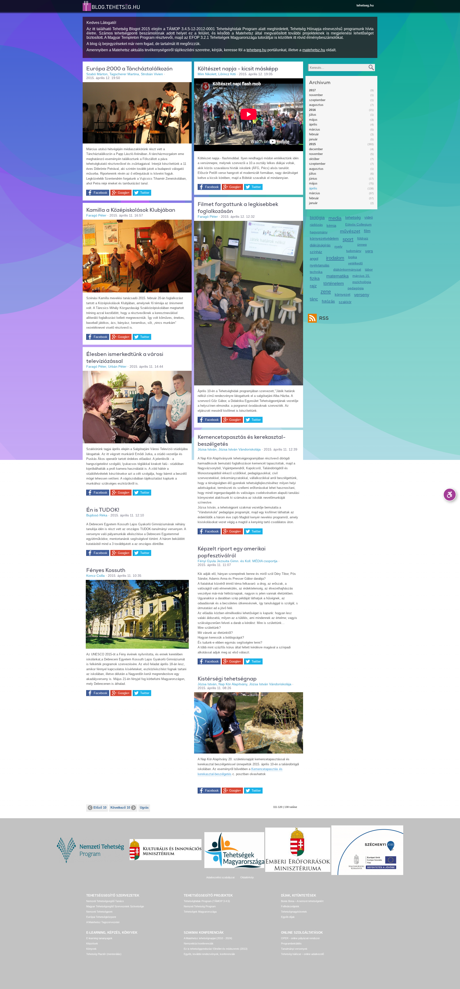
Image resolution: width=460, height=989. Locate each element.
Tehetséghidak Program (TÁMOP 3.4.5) (207, 901)
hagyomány (319, 232)
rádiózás (316, 225)
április (313, 124)
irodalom (335, 258)
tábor (369, 269)
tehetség (353, 217)
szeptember (317, 100)
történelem (333, 283)
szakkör (345, 302)
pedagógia (356, 288)
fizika (315, 278)
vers (369, 251)
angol (314, 259)
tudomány (353, 251)
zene (326, 291)
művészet (350, 231)
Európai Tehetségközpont (101, 916)
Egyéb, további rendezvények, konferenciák (209, 954)
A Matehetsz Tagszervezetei (102, 922)
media (334, 218)
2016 (312, 110)
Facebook (100, 192)
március (314, 129)
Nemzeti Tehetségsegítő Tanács (105, 901)
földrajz (362, 238)
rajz (313, 286)
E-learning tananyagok (99, 938)
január (313, 139)
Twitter (144, 192)
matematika (337, 276)
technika (316, 272)
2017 (312, 90)
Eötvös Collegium (358, 224)
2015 (312, 144)
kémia (331, 225)
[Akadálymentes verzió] (449, 494)
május (313, 119)
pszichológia (361, 282)
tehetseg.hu (365, 5)
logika (352, 257)
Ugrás (144, 807)
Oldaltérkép (247, 877)
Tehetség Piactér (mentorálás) (103, 954)
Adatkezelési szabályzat (220, 877)
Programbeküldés (291, 943)
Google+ (124, 192)
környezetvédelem (324, 238)
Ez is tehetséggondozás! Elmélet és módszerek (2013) (215, 948)
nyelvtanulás (319, 265)
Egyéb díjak (288, 916)
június (313, 178)
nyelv (338, 246)
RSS (324, 318)
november (316, 95)
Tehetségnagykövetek (294, 911)
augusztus (316, 105)
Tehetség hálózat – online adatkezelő (302, 954)
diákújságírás (320, 245)
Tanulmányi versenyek (294, 948)
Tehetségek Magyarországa (200, 911)
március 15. (361, 276)
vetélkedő (355, 263)
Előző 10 (99, 807)
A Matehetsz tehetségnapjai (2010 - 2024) (208, 938)
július (312, 114)
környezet (342, 294)
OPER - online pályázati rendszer (300, 938)
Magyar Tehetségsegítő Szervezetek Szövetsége (115, 906)
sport (348, 239)
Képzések (92, 943)
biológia (317, 217)
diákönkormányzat (347, 269)
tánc (314, 299)
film (367, 231)
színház (316, 252)
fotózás (328, 301)
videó (368, 217)
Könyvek (91, 948)
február (314, 134)
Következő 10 (120, 807)
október (314, 159)
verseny (361, 294)
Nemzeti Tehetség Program (200, 906)
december (316, 149)
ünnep (362, 244)
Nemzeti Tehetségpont (99, 911)
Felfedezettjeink (290, 906)
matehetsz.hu (313, 50)
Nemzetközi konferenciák (198, 943)
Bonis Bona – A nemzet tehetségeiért (302, 901)
